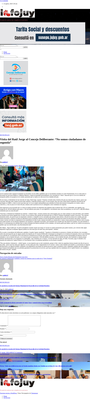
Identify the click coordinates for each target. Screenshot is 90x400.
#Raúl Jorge (22, 165)
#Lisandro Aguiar (13, 165)
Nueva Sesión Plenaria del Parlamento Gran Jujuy (14, 257)
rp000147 (5, 162)
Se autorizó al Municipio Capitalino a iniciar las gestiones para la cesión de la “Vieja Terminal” (26, 258)
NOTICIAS (7, 53)
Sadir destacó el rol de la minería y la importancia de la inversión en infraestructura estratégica (28, 357)
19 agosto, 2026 (4, 378)
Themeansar (34, 393)
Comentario (4, 325)
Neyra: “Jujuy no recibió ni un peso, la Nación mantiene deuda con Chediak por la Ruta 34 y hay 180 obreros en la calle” (36, 366)
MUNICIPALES (4, 135)
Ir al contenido (4, 0)
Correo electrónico (5, 332)
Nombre (3, 329)
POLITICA (3, 362)
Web (1, 335)
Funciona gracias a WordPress (8, 393)
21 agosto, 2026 (4, 352)
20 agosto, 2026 (4, 369)
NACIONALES (4, 354)
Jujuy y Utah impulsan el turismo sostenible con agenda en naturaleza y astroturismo (25, 374)
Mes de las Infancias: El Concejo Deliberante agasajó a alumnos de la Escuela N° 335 (25, 294)
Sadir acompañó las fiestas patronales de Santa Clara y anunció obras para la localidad (26, 302)
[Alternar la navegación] (0, 49)
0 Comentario (18, 352)
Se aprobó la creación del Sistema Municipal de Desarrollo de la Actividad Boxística (25, 286)
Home (5, 52)
